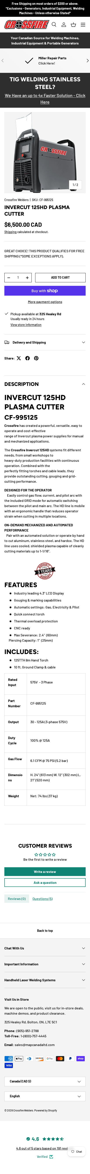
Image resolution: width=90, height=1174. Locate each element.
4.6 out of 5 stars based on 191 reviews (45, 1148)
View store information (26, 325)
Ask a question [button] (45, 882)
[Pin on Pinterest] (36, 358)
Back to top (45, 930)
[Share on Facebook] (27, 358)
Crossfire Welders (16, 200)
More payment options (45, 302)
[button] (73, 24)
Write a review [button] (45, 871)
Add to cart (60, 277)
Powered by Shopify (45, 1110)
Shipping (10, 232)
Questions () (43, 898)
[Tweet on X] (18, 358)
